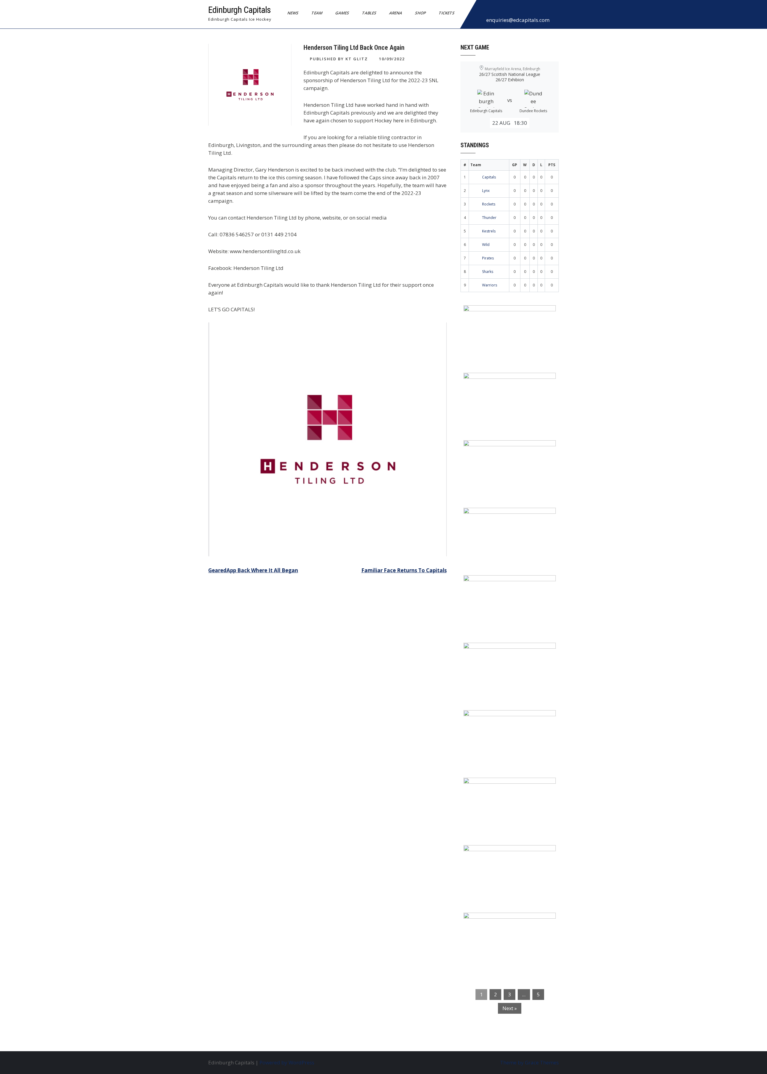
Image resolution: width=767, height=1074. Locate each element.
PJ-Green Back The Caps (497, 718)
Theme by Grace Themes (529, 1062)
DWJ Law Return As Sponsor (502, 583)
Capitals (489, 177)
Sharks (487, 271)
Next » (509, 1008)
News (293, 13)
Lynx (486, 190)
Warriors (489, 285)
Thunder (489, 217)
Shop (420, 13)
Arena (395, 13)
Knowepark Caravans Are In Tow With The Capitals (507, 924)
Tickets (447, 13)
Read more (527, 348)
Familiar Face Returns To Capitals (404, 570)
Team (317, 13)
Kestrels (489, 231)
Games (342, 13)
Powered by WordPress (286, 1062)
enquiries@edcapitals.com (517, 19)
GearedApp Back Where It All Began (253, 570)
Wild (486, 244)
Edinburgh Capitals (239, 9)
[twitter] (496, 10)
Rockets (488, 204)
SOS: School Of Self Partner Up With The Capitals (506, 789)
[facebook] (483, 10)
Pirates (488, 258)
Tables (369, 13)
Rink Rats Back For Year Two (503, 381)
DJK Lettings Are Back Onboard (506, 313)
